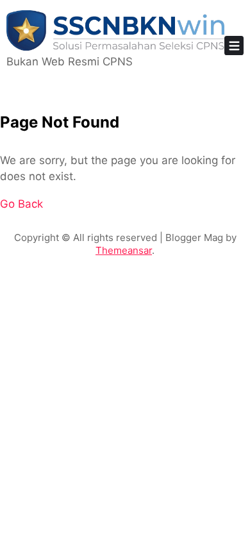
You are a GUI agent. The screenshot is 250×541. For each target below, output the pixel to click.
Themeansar (124, 250)
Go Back (21, 203)
